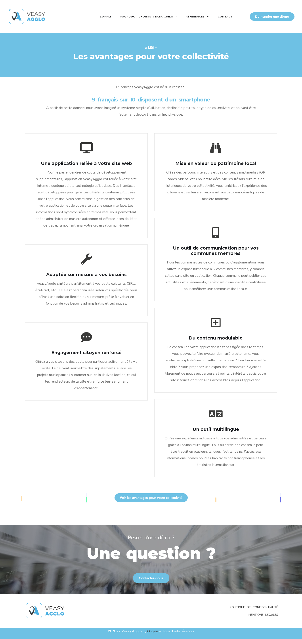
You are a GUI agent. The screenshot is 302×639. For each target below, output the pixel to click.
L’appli (105, 16)
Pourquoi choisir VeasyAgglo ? (148, 16)
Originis (153, 631)
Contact (225, 16)
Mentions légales (263, 615)
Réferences (195, 16)
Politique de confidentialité (254, 607)
